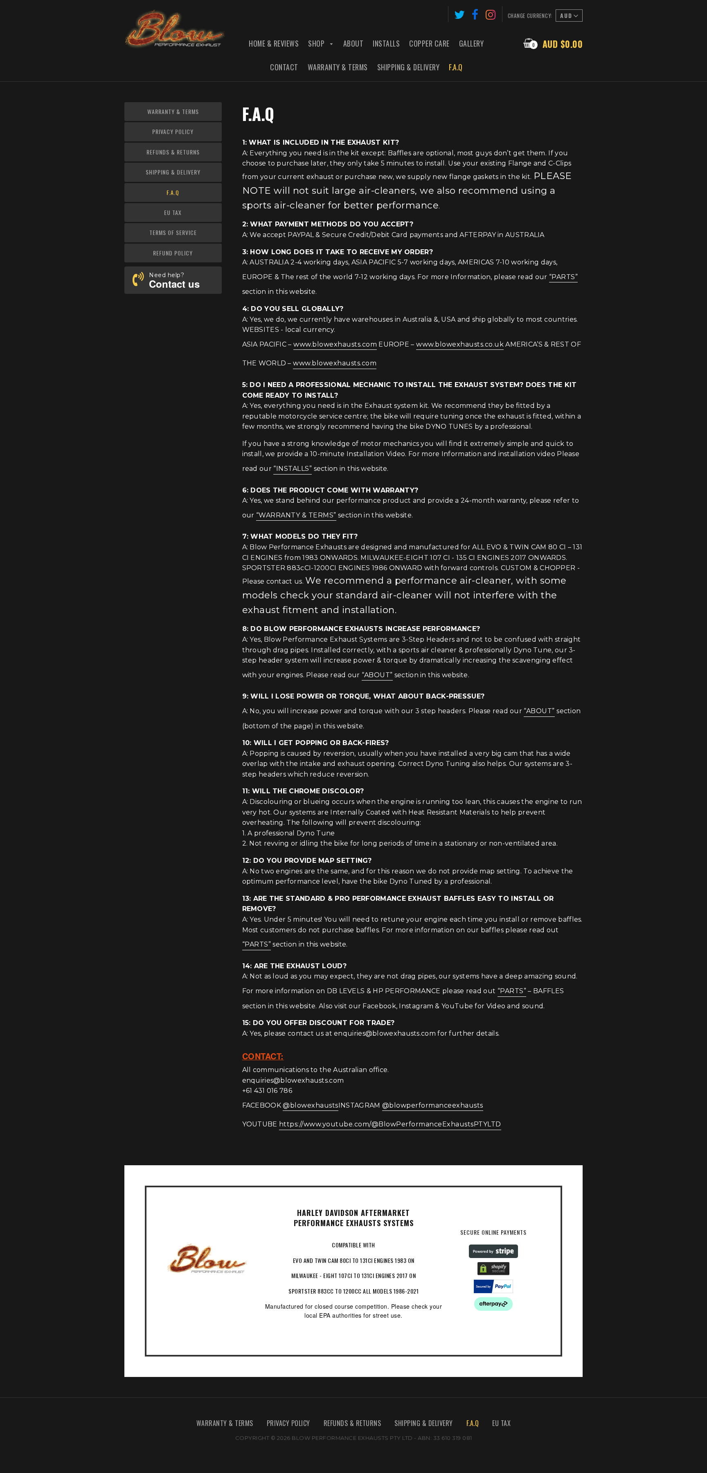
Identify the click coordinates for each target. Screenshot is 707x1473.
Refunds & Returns (173, 152)
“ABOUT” (377, 675)
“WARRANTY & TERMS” (296, 515)
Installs (386, 43)
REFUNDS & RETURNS (352, 1423)
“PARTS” (563, 277)
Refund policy (173, 252)
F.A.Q (456, 67)
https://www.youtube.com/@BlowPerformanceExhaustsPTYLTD (390, 1124)
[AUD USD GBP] (568, 16)
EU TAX (501, 1423)
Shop (317, 43)
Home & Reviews (274, 43)
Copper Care (429, 43)
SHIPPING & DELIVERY (423, 1423)
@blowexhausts (310, 1105)
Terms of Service (173, 232)
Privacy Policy (173, 131)
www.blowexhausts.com (335, 344)
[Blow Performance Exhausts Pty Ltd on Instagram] (491, 14)
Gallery (471, 43)
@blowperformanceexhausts (432, 1105)
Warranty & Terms (338, 67)
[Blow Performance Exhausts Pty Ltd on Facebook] (475, 14)
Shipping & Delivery (408, 67)
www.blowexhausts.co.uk (460, 344)
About (353, 43)
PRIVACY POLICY (288, 1423)
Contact (284, 67)
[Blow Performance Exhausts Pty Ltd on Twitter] (460, 14)
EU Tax (173, 212)
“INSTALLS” (292, 468)
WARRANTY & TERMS (224, 1423)
